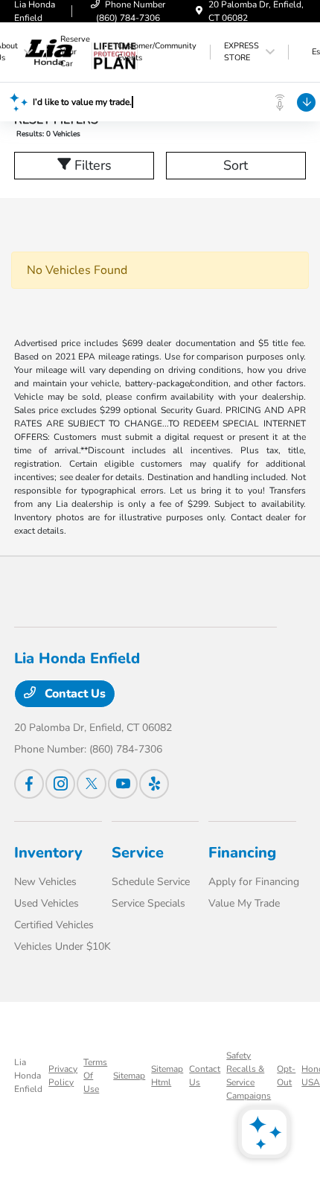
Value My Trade (244, 903)
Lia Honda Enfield (28, 1075)
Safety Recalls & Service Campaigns (248, 1076)
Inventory (48, 853)
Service (138, 853)
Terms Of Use (95, 1075)
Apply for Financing (253, 882)
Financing (242, 853)
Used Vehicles (46, 903)
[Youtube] (123, 784)
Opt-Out (286, 1075)
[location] (199, 11)
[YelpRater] (154, 784)
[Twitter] (91, 784)
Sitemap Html (167, 1075)
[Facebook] (29, 784)
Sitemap (129, 1076)
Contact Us (74, 694)
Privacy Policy (62, 1075)
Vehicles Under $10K (62, 946)
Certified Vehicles (54, 925)
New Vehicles (45, 882)
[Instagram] (60, 784)
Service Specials (148, 903)
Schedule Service (151, 882)
